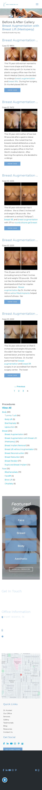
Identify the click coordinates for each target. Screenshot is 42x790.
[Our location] (38, 770)
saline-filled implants (20, 293)
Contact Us (7, 732)
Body (4, 412)
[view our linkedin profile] (7, 743)
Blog (5, 726)
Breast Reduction (12, 457)
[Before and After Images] (21, 131)
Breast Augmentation (14, 434)
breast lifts (13, 81)
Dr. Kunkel (7, 710)
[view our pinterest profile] (18, 743)
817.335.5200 (10, 630)
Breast (5, 431)
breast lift (8, 219)
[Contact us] (36, 770)
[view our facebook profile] (4, 743)
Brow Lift (8, 480)
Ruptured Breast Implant (16, 465)
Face (4, 469)
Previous (19, 386)
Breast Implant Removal (15, 445)
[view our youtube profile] (11, 743)
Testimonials (8, 723)
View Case (12, 90)
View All (6, 408)
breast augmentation (25, 78)
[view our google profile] (22, 743)
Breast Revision (11, 461)
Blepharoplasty (11, 472)
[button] (21, 520)
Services (6, 717)
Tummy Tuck (11, 415)
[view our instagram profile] (15, 743)
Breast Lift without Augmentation (19, 449)
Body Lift (8, 419)
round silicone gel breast (25, 222)
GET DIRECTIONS (12, 749)
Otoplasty (9, 484)
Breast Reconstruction (14, 453)
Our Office (7, 713)
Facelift (8, 476)
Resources (7, 729)
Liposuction (10, 427)
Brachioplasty (10, 423)
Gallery (6, 720)
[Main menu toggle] (37, 4)
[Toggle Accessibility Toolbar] (4, 779)
